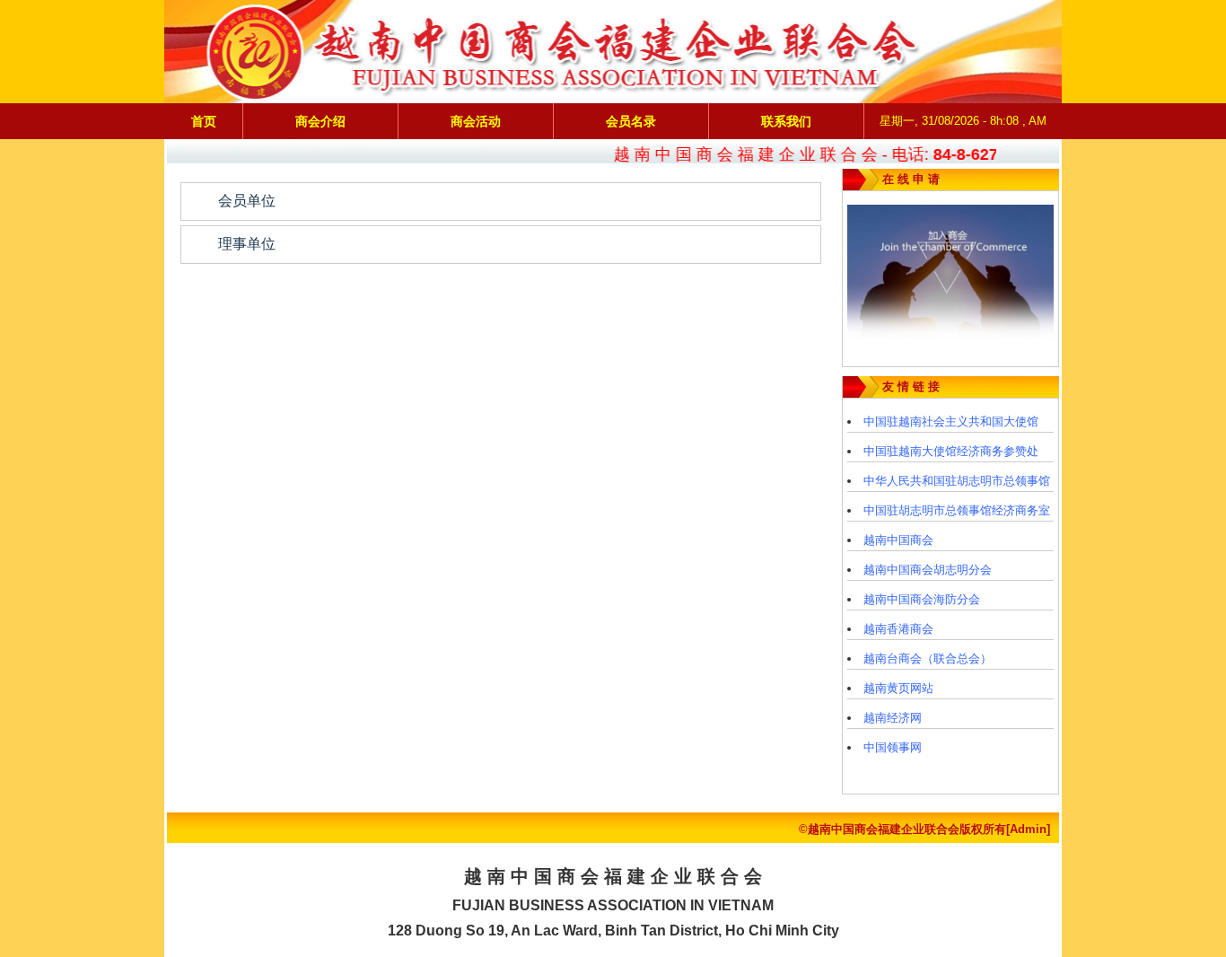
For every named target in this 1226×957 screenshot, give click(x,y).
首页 (203, 121)
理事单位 (247, 243)
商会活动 (476, 121)
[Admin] (1028, 829)
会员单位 (247, 200)
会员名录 (631, 121)
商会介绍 (320, 121)
